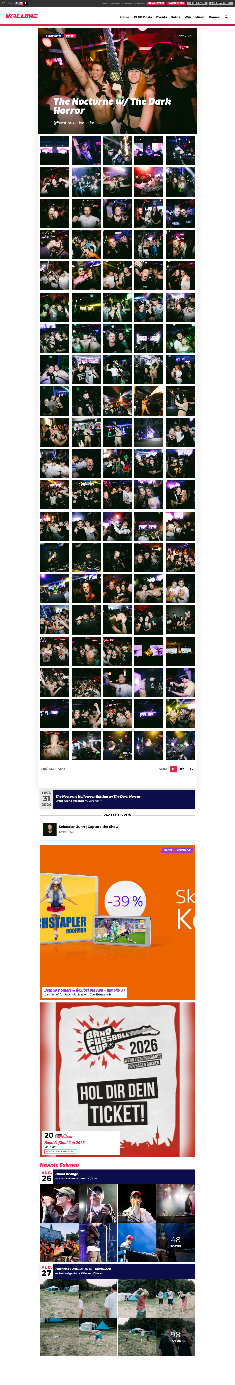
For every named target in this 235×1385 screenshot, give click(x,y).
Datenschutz (127, 3)
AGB (105, 3)
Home (125, 17)
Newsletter (156, 3)
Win (188, 17)
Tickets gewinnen (61, 1151)
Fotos (175, 17)
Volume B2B (176, 3)
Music (200, 17)
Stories (168, 850)
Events (161, 17)
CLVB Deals (143, 17)
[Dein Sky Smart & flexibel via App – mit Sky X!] (117, 922)
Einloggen (198, 3)
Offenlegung (114, 3)
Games (214, 17)
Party (70, 36)
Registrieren (222, 3)
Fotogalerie (53, 36)
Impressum (140, 3)
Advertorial (184, 850)
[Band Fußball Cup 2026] (117, 1079)
